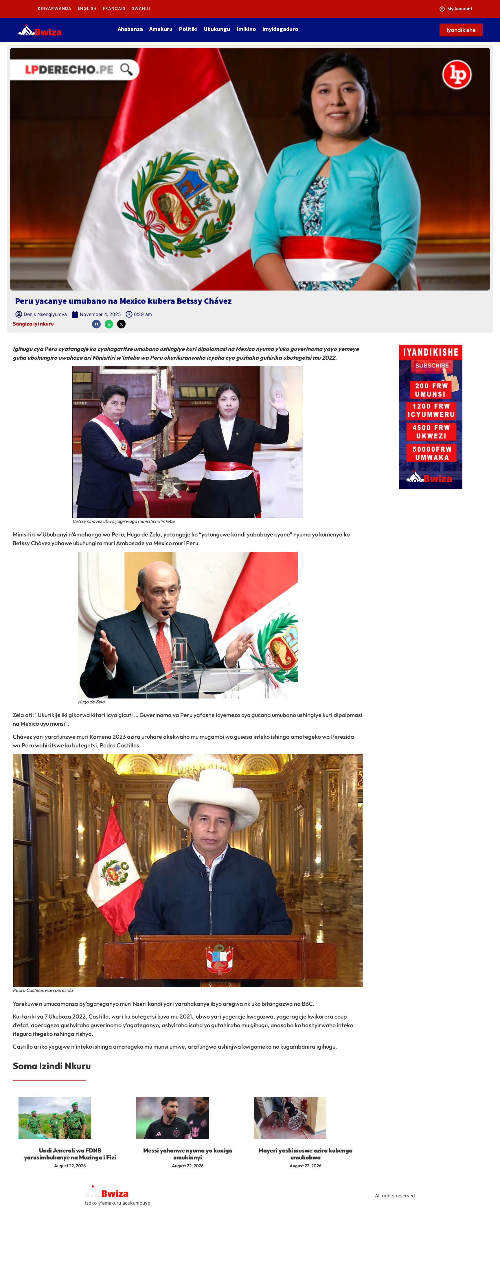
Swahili (141, 8)
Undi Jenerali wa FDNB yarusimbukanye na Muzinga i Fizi (70, 1154)
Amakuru (160, 28)
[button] (96, 324)
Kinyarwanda (54, 8)
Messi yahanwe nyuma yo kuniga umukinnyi (187, 1154)
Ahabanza (130, 28)
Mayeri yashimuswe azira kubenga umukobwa (305, 1154)
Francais (114, 8)
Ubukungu (217, 28)
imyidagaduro (280, 28)
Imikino (246, 28)
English (87, 8)
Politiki (188, 28)
